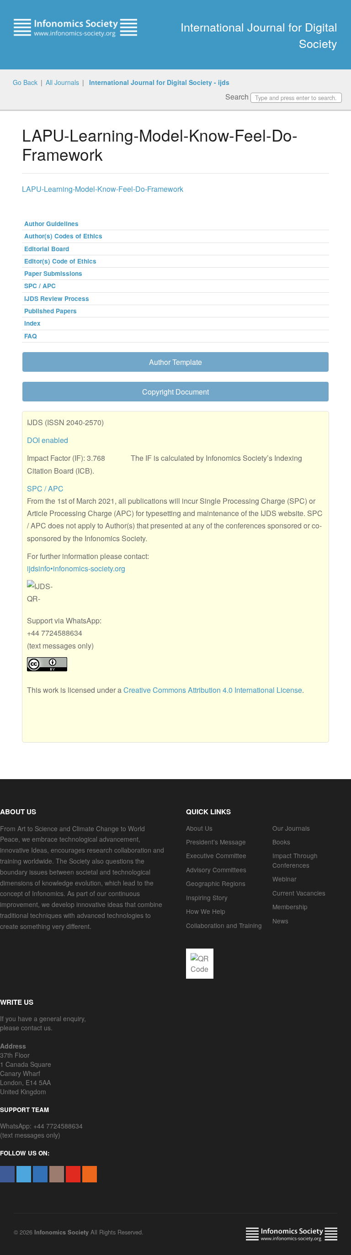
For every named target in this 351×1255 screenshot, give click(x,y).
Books (281, 841)
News (280, 920)
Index (32, 323)
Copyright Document (175, 391)
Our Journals (291, 828)
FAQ (30, 336)
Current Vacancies (298, 892)
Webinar (284, 878)
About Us (199, 828)
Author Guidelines (51, 223)
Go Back (25, 82)
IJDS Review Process (56, 298)
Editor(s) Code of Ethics (60, 261)
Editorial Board (46, 248)
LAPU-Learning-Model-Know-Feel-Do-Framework (102, 189)
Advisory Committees (216, 869)
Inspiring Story (207, 897)
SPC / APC (40, 285)
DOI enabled (47, 440)
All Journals (62, 82)
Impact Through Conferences (295, 860)
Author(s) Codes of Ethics (63, 236)
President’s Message (216, 841)
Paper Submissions (53, 273)
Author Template (175, 362)
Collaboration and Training (224, 925)
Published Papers (50, 310)
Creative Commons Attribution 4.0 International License (212, 690)
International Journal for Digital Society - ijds (158, 82)
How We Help (205, 911)
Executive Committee (216, 855)
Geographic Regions (215, 883)
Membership (290, 906)
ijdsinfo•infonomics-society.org (76, 568)
